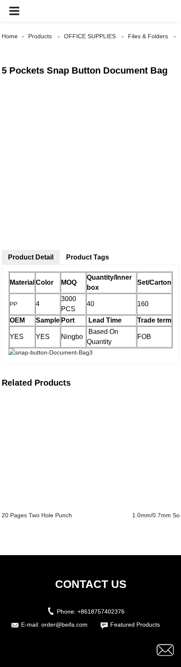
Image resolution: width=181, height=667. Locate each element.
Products (40, 36)
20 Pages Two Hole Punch (37, 515)
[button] (14, 10)
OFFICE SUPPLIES (90, 36)
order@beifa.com (64, 624)
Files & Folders (148, 36)
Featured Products (135, 624)
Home (10, 36)
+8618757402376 (101, 611)
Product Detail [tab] (30, 257)
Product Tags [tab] (87, 257)
